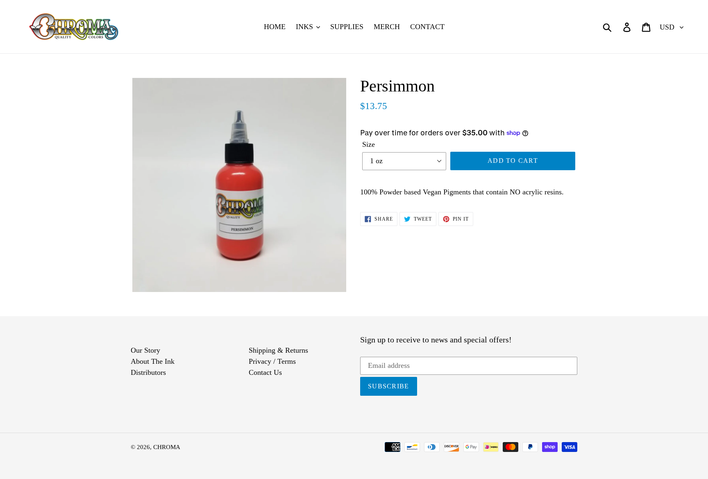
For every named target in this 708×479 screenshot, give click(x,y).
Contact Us (265, 372)
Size (368, 144)
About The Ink (153, 361)
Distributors (148, 372)
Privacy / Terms (272, 361)
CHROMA (166, 447)
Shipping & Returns (278, 350)
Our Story (145, 350)
